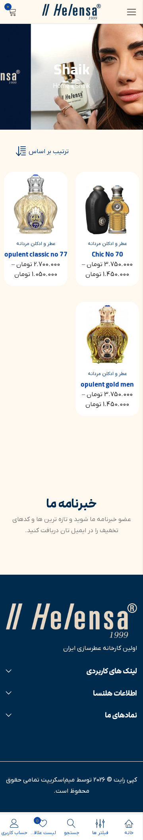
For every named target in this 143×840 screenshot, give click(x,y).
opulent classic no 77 (36, 254)
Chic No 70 (107, 254)
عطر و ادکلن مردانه (107, 244)
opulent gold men (107, 384)
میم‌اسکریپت (58, 780)
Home (61, 86)
